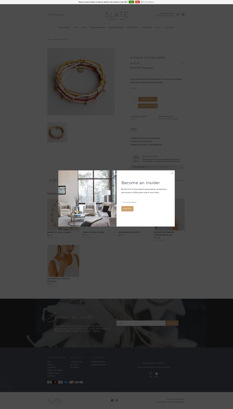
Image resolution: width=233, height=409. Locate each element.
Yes (131, 2)
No (138, 2)
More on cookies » (148, 2)
